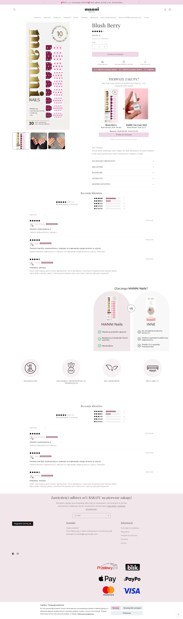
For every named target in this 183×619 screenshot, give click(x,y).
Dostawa (124, 539)
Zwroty (124, 543)
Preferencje (127, 613)
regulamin (112, 506)
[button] (14, 9)
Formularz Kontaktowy (130, 528)
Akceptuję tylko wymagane (132, 608)
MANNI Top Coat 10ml (136, 125)
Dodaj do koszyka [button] (124, 135)
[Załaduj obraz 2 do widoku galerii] (38, 140)
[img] (35, 221)
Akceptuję (115, 608)
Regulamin (125, 532)
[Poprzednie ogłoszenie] (44, 2)
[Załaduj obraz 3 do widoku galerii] (56, 140)
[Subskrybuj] (108, 515)
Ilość (93, 42)
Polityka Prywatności (129, 535)
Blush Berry (111, 125)
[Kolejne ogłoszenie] (138, 2)
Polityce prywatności (85, 614)
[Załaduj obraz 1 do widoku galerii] (21, 140)
